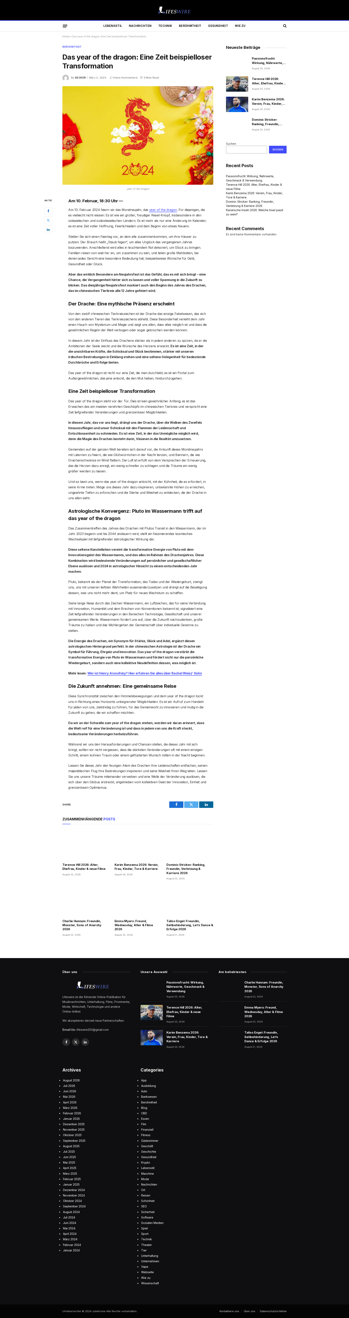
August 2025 (71, 1146)
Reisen (145, 1195)
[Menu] (65, 26)
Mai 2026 (69, 1096)
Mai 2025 (69, 1162)
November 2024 (74, 1195)
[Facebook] (48, 211)
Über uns (249, 1311)
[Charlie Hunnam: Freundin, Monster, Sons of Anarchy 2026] (85, 901)
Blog (144, 1107)
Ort (143, 1190)
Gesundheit (218, 25)
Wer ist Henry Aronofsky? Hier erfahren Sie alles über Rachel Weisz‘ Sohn (144, 673)
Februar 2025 (72, 1179)
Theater (146, 1245)
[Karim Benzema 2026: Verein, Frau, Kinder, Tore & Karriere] (138, 844)
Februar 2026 (72, 1113)
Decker (80, 77)
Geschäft (147, 1146)
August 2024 (71, 1212)
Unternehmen (150, 1261)
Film (143, 1124)
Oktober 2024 (72, 1201)
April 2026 (70, 1102)
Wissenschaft (150, 1283)
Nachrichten (140, 25)
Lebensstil (112, 25)
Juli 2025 (69, 1151)
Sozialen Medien (152, 1223)
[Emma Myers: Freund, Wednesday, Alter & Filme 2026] (138, 901)
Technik (165, 25)
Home (66, 36)
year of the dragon (163, 210)
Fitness (145, 1135)
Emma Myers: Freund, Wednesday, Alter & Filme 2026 (134, 925)
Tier (144, 1250)
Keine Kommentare (125, 77)
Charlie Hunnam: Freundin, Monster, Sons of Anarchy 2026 (81, 925)
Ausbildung (148, 1085)
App (144, 1080)
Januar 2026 (71, 1118)
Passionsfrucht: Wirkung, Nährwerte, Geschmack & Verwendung (267, 61)
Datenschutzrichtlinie (273, 1311)
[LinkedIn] (48, 229)
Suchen (231, 143)
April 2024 (70, 1233)
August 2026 (71, 1080)
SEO (144, 1206)
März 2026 (70, 1107)
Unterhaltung (149, 1255)
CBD (144, 1113)
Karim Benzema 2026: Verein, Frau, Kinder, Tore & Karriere (137, 867)
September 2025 (74, 1140)
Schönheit (148, 1201)
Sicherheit (148, 1212)
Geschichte (148, 1151)
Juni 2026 (69, 1091)
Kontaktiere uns (229, 1311)
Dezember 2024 (74, 1190)
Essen (145, 1118)
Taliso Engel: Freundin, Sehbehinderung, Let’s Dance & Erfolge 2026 (189, 925)
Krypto (145, 1162)
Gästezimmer (149, 1140)
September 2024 (74, 1206)
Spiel (144, 1228)
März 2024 (70, 1239)
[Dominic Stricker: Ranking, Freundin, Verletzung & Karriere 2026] (189, 844)
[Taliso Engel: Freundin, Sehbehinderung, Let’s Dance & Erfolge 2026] (189, 901)
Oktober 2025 (72, 1135)
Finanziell (147, 1129)
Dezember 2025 (74, 1124)
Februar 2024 (72, 1245)
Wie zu (240, 25)
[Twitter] (48, 220)
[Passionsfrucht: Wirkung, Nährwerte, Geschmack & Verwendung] (237, 63)
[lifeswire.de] (174, 10)
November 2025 (74, 1129)
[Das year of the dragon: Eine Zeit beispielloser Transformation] (137, 135)
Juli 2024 (69, 1217)
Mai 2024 (69, 1228)
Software (147, 1217)
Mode (145, 1179)
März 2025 (70, 1173)
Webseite (147, 1272)
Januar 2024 (71, 1250)
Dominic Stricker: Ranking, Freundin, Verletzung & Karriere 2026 (185, 869)
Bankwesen (149, 1096)
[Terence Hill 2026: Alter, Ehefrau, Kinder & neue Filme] (85, 844)
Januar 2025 (71, 1184)
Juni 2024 (69, 1223)
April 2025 (69, 1168)
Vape (144, 1266)
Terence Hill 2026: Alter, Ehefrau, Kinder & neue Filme (84, 867)
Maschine (147, 1173)
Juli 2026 (69, 1085)
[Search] (284, 25)
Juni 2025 (69, 1157)
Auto (144, 1091)
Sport (144, 1233)
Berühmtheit (190, 25)
